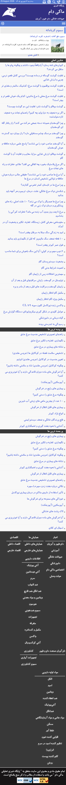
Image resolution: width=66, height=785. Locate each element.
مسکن (50, 724)
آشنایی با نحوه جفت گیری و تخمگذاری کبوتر (41, 426)
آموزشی (55, 550)
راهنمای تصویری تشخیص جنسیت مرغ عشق (41, 334)
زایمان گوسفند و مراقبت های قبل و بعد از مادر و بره (38, 286)
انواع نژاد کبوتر (55, 413)
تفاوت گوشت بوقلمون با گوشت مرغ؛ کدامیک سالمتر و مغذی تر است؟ (32, 88)
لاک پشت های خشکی (52, 511)
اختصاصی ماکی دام (55, 570)
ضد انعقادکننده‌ (50, 698)
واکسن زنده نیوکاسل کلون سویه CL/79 (43, 305)
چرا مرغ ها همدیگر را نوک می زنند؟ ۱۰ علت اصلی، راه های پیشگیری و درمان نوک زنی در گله (34, 203)
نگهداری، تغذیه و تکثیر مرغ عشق (47, 340)
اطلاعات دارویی (32, 559)
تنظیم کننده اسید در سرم (50, 743)
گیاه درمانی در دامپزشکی (51, 318)
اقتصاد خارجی (14, 550)
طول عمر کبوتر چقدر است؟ (49, 245)
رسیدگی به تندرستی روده (51, 324)
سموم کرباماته (54, 31)
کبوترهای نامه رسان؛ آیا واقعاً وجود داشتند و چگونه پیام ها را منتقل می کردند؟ (34, 67)
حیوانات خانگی (55, 557)
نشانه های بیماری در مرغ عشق (48, 347)
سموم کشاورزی (28, 664)
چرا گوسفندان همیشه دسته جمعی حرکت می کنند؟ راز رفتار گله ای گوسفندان (32, 125)
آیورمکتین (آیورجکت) (52, 382)
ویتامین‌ (49, 692)
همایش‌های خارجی (33, 550)
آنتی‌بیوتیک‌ (50, 705)
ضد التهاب (33, 585)
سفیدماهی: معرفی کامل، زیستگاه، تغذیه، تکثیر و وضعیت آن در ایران (32, 224)
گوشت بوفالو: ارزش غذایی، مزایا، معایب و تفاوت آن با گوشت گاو (33, 156)
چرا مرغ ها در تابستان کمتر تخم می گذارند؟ (42, 185)
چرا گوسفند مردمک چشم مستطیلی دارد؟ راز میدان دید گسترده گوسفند (32, 135)
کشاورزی (28, 651)
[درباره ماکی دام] (63, 2)
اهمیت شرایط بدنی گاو (52, 268)
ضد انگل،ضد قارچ (32, 591)
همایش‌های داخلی (33, 544)
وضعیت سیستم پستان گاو (50, 261)
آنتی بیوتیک (32, 565)
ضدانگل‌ (50, 711)
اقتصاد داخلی (14, 544)
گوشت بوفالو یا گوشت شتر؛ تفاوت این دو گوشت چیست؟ (35, 106)
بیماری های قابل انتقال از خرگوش (46, 407)
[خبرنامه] (44, 2)
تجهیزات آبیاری (28, 657)
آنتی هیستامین (33, 572)
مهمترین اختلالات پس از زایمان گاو (46, 274)
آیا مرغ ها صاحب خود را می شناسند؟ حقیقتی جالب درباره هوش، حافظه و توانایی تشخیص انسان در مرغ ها (32, 177)
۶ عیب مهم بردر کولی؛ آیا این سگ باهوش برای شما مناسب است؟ (34, 253)
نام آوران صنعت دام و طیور (52, 651)
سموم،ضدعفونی (32, 610)
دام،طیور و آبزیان (55, 544)
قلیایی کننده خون (50, 737)
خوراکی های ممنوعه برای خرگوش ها (45, 499)
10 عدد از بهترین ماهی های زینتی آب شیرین (41, 401)
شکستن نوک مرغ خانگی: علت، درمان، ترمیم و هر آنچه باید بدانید (34, 193)
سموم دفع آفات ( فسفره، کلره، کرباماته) (47, 36)
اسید (50, 685)
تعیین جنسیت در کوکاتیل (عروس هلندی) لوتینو (39, 359)
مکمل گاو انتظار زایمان (52, 293)
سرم (32, 578)
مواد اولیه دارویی (50, 672)
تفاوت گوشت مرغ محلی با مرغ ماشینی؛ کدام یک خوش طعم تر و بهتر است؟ (32, 98)
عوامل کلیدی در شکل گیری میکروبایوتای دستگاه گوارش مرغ (33, 312)
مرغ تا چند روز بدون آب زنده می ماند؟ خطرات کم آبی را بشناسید (35, 214)
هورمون (32, 604)
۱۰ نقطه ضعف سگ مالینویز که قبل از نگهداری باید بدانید (35, 239)
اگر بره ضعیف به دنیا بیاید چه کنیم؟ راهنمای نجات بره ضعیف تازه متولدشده (33, 115)
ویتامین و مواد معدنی (33, 597)
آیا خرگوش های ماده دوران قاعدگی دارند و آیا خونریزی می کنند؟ (34, 374)
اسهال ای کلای (56, 528)
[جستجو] (54, 2)
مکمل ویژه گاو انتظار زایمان (49, 299)
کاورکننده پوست (50, 756)
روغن (50, 763)
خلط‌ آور (50, 730)
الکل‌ (50, 679)
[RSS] (49, 2)
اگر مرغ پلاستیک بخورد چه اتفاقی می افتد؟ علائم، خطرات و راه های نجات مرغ (32, 166)
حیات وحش (55, 576)
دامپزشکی (55, 563)
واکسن (32, 636)
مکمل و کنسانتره (33, 630)
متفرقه (33, 623)
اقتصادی (14, 537)
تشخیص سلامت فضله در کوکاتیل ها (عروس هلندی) (37, 353)
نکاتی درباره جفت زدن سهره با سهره (45, 486)
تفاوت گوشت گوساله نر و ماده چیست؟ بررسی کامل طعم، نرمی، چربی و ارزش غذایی (32, 77)
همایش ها (33, 537)
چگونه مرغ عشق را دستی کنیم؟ (48, 395)
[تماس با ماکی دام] (59, 2)
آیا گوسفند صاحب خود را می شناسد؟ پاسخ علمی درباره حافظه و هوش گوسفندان (32, 146)
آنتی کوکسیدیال (33, 643)
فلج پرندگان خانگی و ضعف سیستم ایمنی (43, 420)
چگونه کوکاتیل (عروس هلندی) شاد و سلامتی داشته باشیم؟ (34, 366)
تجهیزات (32, 617)
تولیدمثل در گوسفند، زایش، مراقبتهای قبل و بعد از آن (37, 280)
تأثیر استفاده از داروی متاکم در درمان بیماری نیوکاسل (37, 492)
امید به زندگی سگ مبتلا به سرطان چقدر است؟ (41, 232)
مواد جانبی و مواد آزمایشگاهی (50, 717)
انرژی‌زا (50, 750)
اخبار (55, 537)
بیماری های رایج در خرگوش (49, 388)
